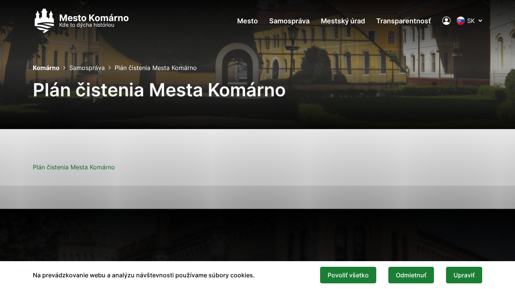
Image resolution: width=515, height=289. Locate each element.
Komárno (46, 67)
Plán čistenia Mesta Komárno (74, 167)
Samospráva (289, 21)
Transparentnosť (403, 21)
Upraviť (464, 275)
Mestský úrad (343, 21)
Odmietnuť (411, 275)
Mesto (247, 21)
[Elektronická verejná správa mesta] (446, 21)
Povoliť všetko (348, 275)
